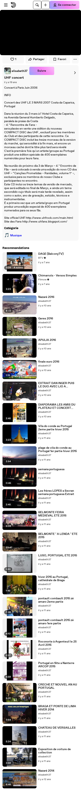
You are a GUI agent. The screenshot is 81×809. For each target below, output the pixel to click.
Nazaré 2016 (46, 297)
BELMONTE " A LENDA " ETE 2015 (57, 535)
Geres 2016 (45, 318)
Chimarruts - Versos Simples (57, 275)
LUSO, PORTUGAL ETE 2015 (57, 555)
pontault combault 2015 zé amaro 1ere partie (56, 622)
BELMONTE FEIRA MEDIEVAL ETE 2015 (52, 514)
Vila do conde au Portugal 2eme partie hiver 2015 (55, 428)
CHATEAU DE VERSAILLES (57, 727)
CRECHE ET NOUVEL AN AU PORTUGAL (57, 686)
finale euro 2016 (48, 361)
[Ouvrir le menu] (5, 5)
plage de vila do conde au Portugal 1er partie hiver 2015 (57, 449)
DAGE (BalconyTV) (51, 254)
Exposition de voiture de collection (54, 751)
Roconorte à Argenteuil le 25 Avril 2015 (57, 643)
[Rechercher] (37, 5)
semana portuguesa (51, 469)
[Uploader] (45, 5)
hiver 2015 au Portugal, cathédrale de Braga (53, 578)
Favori (62, 59)
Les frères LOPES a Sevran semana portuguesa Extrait (56, 492)
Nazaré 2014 (46, 770)
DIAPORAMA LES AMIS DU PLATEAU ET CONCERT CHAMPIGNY (56, 406)
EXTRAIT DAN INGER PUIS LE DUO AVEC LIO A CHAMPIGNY (56, 385)
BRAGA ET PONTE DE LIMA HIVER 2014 (57, 708)
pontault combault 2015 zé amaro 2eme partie (56, 600)
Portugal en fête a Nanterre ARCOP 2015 (56, 664)
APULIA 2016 (47, 340)
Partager (38, 59)
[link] (16, 71)
